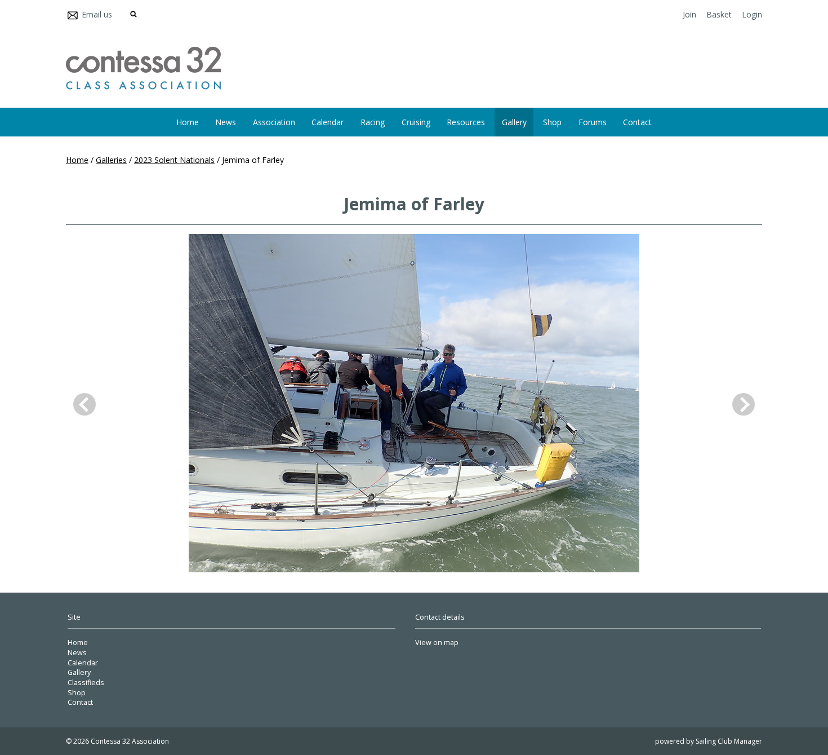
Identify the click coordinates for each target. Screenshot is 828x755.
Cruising (416, 122)
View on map (436, 642)
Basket (719, 14)
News (225, 122)
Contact (637, 122)
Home (187, 122)
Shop (552, 122)
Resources (466, 122)
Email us (97, 14)
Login (752, 14)
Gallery (514, 122)
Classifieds (86, 682)
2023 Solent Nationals (174, 159)
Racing (372, 122)
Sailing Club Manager (729, 741)
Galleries (111, 159)
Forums (592, 122)
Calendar (327, 122)
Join (689, 14)
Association (274, 122)
